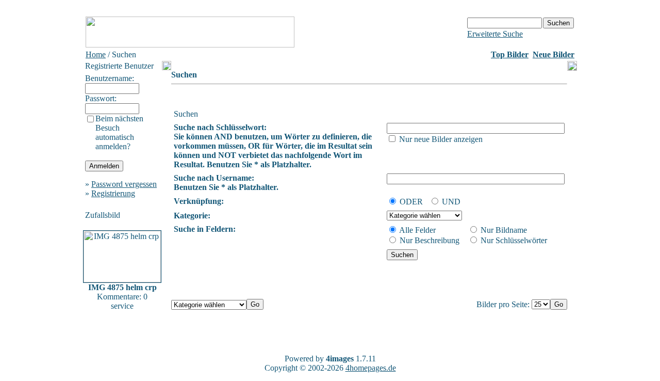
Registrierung (113, 193)
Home (96, 54)
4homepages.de (370, 367)
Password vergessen (124, 184)
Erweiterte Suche (495, 33)
